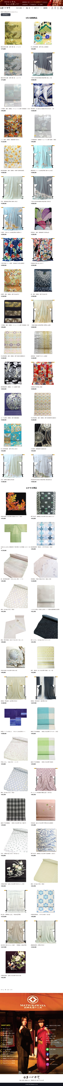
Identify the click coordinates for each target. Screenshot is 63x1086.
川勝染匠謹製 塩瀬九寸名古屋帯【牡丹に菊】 (11, 975)
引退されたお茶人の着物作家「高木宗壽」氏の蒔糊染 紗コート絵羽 (15, 547)
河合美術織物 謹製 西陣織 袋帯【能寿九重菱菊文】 (13, 356)
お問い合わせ (6, 1044)
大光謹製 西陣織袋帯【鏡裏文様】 (39, 448)
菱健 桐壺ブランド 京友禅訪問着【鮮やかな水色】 (42, 170)
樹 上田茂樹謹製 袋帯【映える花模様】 (40, 46)
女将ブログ (36, 8)
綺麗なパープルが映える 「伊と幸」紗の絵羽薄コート (13, 731)
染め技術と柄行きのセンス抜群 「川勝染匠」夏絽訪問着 (13, 945)
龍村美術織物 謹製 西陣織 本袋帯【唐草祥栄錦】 (12, 170)
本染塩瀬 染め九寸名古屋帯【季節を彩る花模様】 (42, 823)
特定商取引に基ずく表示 (8, 1033)
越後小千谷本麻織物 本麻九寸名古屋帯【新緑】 (42, 762)
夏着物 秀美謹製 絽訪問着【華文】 (9, 701)
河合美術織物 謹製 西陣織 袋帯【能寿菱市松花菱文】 (43, 417)
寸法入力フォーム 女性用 (9, 1060)
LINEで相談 (53, 1049)
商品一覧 (28, 8)
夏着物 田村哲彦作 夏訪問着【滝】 (39, 701)
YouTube (52, 1059)
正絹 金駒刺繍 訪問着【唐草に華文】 (9, 201)
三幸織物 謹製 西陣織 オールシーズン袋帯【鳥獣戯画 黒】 (15, 325)
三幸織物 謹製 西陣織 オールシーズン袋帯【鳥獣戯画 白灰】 (15, 108)
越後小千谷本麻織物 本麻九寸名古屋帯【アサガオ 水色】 (44, 731)
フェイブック (53, 1054)
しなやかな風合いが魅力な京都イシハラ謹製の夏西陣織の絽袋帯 (45, 609)
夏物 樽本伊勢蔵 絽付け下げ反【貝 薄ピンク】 (12, 640)
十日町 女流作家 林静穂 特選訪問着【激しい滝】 (41, 77)
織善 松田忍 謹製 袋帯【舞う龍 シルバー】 (11, 77)
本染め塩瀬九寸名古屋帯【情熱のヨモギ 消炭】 (11, 516)
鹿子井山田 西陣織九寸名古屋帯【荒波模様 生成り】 (43, 853)
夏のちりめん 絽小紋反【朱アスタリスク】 (41, 640)
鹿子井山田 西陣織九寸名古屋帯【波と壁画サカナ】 (42, 516)
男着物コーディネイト (8, 1058)
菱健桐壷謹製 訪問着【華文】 (38, 945)
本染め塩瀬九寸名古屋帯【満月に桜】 (9, 670)
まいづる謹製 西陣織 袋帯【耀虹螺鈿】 (10, 417)
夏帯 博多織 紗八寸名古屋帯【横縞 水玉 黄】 (42, 670)
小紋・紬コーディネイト (8, 1051)
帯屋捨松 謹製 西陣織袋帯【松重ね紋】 (40, 232)
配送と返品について (7, 1031)
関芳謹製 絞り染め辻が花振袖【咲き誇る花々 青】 (42, 108)
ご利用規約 (5, 1038)
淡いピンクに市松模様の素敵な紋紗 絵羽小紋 (41, 792)
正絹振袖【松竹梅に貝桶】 (37, 387)
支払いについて (6, 1028)
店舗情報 (45, 8)
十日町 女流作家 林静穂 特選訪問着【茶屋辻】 (41, 201)
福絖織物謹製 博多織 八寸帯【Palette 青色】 (42, 547)
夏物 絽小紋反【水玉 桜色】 (8, 609)
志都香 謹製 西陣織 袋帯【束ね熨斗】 (10, 294)
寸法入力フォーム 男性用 (9, 1063)
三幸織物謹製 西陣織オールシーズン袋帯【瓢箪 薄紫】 (43, 139)
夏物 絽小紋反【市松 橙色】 (38, 884)
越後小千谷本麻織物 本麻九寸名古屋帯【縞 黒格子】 (13, 823)
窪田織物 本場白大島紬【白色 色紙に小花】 (41, 579)
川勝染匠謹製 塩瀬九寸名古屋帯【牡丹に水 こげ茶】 (13, 884)
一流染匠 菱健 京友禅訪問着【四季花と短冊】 (41, 325)
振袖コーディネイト (7, 1054)
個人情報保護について (8, 1035)
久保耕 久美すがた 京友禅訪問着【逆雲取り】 (11, 232)
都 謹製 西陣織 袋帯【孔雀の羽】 (39, 294)
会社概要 (5, 1040)
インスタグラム (53, 1064)
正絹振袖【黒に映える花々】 (37, 263)
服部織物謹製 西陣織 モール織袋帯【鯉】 (11, 387)
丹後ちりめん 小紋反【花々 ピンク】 (10, 762)
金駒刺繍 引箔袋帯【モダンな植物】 (39, 356)
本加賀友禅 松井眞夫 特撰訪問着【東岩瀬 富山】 (41, 479)
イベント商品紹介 (7, 1042)
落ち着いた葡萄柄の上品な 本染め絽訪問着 (11, 914)
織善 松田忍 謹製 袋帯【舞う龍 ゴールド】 (11, 46)
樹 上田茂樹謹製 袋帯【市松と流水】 (9, 448)
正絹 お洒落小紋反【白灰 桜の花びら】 (10, 853)
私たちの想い (19, 8)
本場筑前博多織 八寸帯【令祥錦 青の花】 (41, 914)
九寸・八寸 (9, 989)
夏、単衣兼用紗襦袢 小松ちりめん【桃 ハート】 (12, 579)
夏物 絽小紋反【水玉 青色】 (8, 792)
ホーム (2, 989)
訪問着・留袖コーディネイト (10, 1056)
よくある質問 (6, 1047)
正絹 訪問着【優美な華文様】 (8, 479)
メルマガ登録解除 (7, 1049)
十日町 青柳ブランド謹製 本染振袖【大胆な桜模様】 (13, 263)
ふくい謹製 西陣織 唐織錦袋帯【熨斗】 (10, 139)
